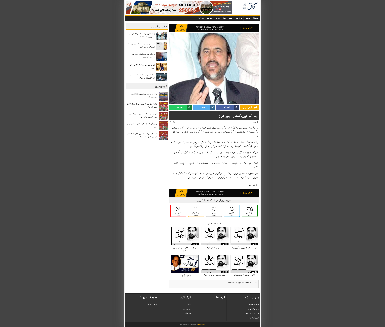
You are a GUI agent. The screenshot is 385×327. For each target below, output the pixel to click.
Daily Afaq (201, 324)
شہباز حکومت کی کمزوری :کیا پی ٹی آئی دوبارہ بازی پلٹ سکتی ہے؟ (143, 115)
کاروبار (218, 18)
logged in (240, 282)
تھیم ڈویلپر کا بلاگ (254, 317)
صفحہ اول (256, 18)
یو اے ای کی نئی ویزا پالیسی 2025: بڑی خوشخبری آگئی (144, 95)
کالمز (249, 185)
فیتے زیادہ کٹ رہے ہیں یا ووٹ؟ (214, 275)
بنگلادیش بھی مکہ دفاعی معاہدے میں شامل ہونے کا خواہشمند (142, 35)
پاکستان (247, 18)
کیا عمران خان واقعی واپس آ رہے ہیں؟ (244, 247)
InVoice (201, 18)
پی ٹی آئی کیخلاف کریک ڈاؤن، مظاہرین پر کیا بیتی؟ (142, 125)
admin (254, 122)
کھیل (224, 18)
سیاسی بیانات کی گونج (214, 247)
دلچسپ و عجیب (186, 308)
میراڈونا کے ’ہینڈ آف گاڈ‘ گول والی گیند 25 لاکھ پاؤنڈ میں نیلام (142, 76)
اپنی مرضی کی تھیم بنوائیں (252, 313)
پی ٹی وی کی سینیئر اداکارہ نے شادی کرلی (142, 66)
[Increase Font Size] (174, 122)
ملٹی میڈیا (188, 313)
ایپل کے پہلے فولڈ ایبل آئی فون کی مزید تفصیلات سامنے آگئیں (141, 45)
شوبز (230, 18)
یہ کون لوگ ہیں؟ (185, 275)
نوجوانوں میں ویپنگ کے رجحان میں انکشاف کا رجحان (143, 55)
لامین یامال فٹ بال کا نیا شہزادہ (244, 275)
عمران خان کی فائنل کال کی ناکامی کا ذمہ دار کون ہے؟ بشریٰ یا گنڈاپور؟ (142, 135)
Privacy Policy (152, 304)
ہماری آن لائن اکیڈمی (253, 308)
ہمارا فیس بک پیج (254, 304)
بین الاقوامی (238, 18)
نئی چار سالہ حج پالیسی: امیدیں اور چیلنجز (185, 249)
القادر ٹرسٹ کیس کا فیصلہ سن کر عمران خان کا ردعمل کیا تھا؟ (142, 105)
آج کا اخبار (210, 18)
